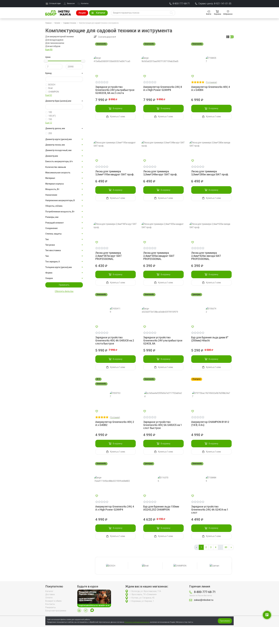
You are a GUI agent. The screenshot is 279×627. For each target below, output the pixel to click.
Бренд (48, 73)
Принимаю (225, 621)
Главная (48, 23)
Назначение (51, 195)
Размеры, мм (51, 217)
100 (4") (52, 116)
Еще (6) (48, 49)
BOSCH (51, 84)
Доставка (50, 594)
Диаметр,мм (51, 156)
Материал (50, 178)
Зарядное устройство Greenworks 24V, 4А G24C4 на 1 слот (209, 509)
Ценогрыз (196, 294)
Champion (196, 379)
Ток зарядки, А (52, 261)
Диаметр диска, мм (55, 128)
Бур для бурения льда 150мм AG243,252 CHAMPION (161, 508)
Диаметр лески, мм (55, 145)
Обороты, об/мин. (54, 206)
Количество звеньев (55, 167)
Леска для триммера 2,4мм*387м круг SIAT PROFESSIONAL (108, 255)
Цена (47, 57)
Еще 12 (48, 123)
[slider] (46, 61)
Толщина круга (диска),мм (58, 267)
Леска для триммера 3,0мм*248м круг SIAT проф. (160, 173)
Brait (50, 88)
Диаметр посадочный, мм (58, 150)
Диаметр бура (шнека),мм (58, 101)
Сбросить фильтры (64, 291)
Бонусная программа (55, 610)
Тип (47, 239)
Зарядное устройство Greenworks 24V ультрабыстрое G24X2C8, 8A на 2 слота (114, 89)
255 (50, 133)
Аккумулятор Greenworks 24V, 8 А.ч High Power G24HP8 (162, 88)
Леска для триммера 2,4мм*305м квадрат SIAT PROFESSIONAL (159, 255)
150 (50, 119)
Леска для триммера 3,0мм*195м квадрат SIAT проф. (114, 173)
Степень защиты (53, 234)
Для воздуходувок (54, 40)
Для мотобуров (52, 46)
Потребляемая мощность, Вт (59, 211)
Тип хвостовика (53, 250)
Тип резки (50, 245)
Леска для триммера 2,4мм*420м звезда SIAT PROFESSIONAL (206, 255)
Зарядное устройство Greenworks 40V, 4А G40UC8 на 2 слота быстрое (114, 340)
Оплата (48, 597)
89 (226, 547)
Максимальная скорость (57, 172)
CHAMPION (53, 92)
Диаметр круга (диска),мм (58, 139)
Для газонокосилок (54, 43)
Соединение (51, 228)
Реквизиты (50, 607)
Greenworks (101, 44)
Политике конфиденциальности (137, 622)
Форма (48, 273)
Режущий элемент (54, 223)
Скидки (49, 278)
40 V (98, 379)
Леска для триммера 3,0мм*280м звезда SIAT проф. (210, 173)
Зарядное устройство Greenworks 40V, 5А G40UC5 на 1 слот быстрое (162, 425)
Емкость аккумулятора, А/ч (59, 161)
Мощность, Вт (52, 189)
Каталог (57, 23)
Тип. (47, 256)
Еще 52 (48, 95)
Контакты (50, 604)
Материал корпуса (54, 184)
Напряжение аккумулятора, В (60, 200)
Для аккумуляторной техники (59, 36)
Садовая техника (69, 23)
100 (50, 112)
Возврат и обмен (53, 601)
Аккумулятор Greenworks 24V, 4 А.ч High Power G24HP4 (114, 508)
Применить (64, 285)
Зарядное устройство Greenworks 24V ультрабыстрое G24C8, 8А (162, 340)
